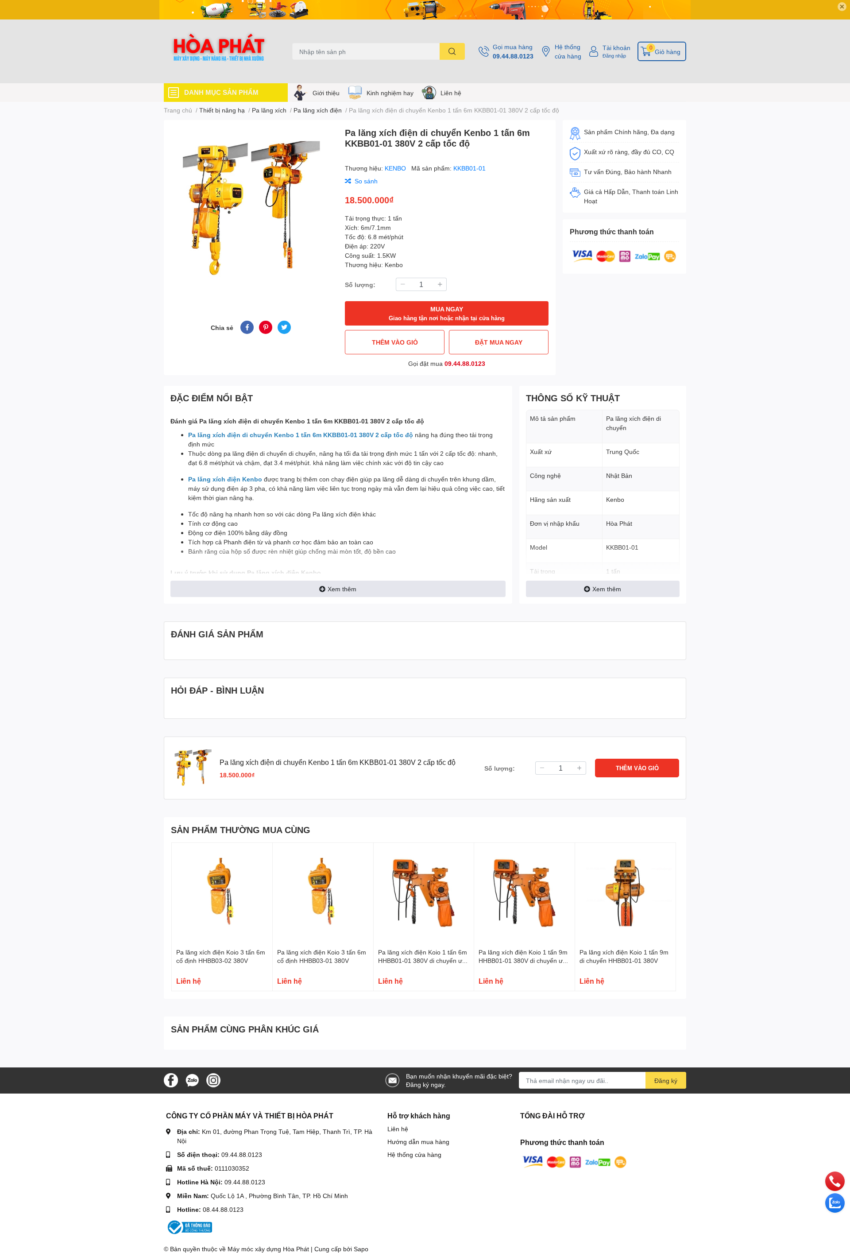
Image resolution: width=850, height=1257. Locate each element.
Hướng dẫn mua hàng (418, 1141)
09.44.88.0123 (513, 56)
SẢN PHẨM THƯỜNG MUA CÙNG (240, 829)
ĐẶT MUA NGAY (498, 342)
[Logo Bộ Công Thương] (189, 1226)
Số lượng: (360, 284)
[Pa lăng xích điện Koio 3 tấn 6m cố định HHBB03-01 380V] (323, 893)
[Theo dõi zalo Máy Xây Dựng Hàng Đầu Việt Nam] (192, 1079)
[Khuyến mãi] (425, 9)
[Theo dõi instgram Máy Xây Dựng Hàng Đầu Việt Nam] (213, 1079)
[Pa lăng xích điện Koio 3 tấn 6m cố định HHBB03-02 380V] (222, 893)
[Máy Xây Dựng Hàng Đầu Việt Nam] (219, 51)
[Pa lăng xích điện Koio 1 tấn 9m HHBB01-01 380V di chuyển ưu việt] (524, 893)
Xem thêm (342, 589)
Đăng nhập (614, 55)
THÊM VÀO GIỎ (395, 342)
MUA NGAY (447, 313)
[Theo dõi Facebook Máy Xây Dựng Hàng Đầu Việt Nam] (171, 1079)
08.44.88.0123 (223, 1209)
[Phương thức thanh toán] (624, 255)
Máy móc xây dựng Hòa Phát (268, 1249)
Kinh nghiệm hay (390, 93)
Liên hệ (450, 93)
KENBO (396, 168)
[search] (452, 51)
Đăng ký (665, 1080)
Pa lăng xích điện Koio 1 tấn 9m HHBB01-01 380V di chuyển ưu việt (523, 960)
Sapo (361, 1249)
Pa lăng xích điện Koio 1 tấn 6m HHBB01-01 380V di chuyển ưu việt (422, 960)
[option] (250, 209)
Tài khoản (616, 47)
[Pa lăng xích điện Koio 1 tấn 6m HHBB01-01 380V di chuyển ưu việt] (424, 893)
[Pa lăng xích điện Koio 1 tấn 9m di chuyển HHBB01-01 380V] (625, 893)
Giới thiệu (326, 93)
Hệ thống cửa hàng (568, 51)
